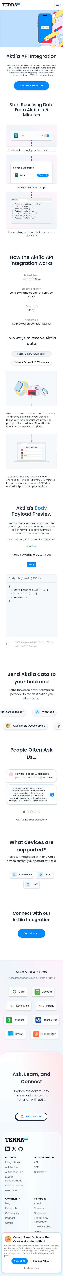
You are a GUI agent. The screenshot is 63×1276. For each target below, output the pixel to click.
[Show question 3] (31, 812)
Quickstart (40, 1172)
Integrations (12, 1162)
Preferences (31, 1268)
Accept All (19, 1261)
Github (9, 1223)
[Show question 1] (24, 812)
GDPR (37, 1231)
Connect (43, 175)
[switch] (46, 135)
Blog (7, 1203)
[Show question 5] (39, 812)
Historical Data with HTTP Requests (31, 362)
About (37, 1203)
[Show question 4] (35, 812)
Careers (39, 1208)
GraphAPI (11, 1190)
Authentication (14, 1172)
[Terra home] (11, 4)
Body (31, 564)
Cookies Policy (42, 1226)
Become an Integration (41, 1219)
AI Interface (12, 1167)
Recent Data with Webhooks (31, 354)
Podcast (10, 1218)
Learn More (31, 546)
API (36, 1162)
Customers (40, 1213)
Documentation (14, 1185)
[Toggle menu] (57, 5)
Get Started (31, 933)
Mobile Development (13, 1178)
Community (12, 1213)
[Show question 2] (28, 812)
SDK (36, 1167)
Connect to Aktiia (31, 85)
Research (11, 1208)
